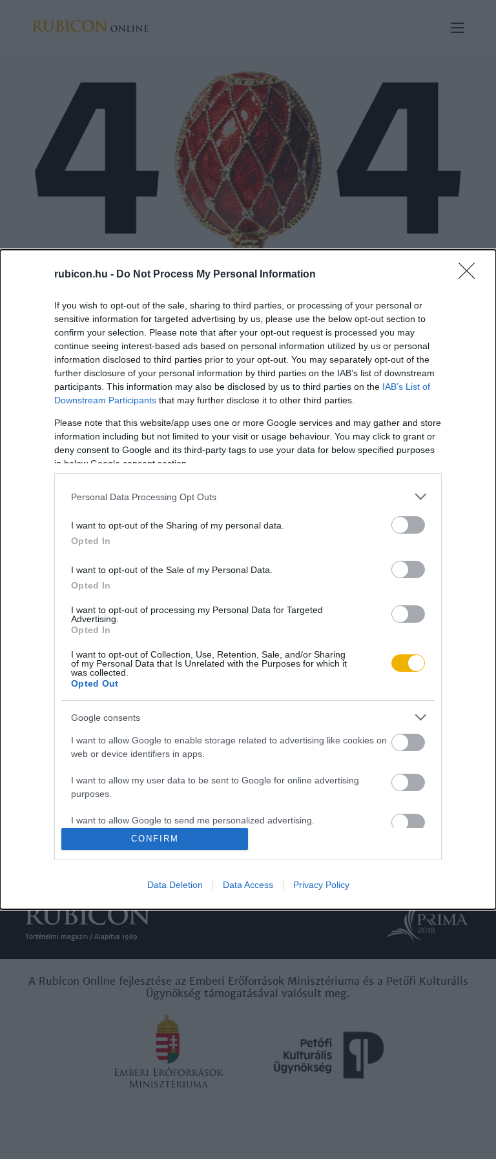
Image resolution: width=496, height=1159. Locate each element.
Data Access (248, 885)
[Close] (471, 275)
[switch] (408, 525)
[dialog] (248, 579)
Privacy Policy (321, 885)
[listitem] (248, 496)
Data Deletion (175, 885)
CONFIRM (155, 838)
